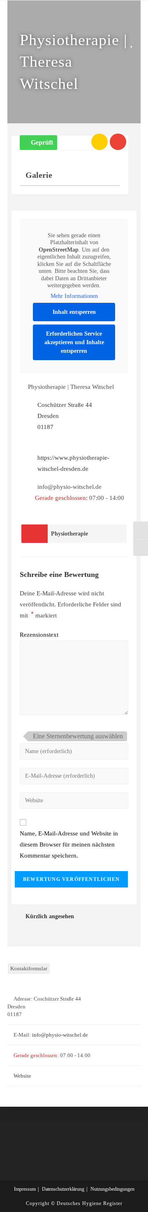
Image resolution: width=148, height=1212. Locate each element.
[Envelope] (118, 142)
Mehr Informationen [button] (74, 296)
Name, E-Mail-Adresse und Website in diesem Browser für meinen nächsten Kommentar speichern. (69, 844)
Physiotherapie (69, 534)
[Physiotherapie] (34, 533)
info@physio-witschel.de (60, 1035)
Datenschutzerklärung (63, 1189)
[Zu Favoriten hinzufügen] (133, 42)
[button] (38, 142)
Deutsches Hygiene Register (90, 1203)
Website (22, 1076)
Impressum (25, 1189)
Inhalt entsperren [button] (74, 312)
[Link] (99, 142)
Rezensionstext (39, 634)
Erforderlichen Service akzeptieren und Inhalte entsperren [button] (74, 342)
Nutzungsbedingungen (112, 1189)
